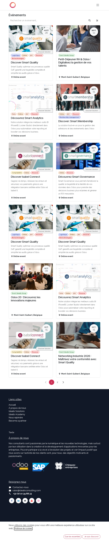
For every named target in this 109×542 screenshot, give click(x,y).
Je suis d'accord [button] (91, 537)
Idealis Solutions (17, 411)
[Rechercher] (89, 20)
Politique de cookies (23, 528)
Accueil (12, 405)
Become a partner (17, 420)
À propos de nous (17, 408)
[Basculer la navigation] (97, 5)
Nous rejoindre (16, 417)
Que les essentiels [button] (72, 537)
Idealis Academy (17, 414)
